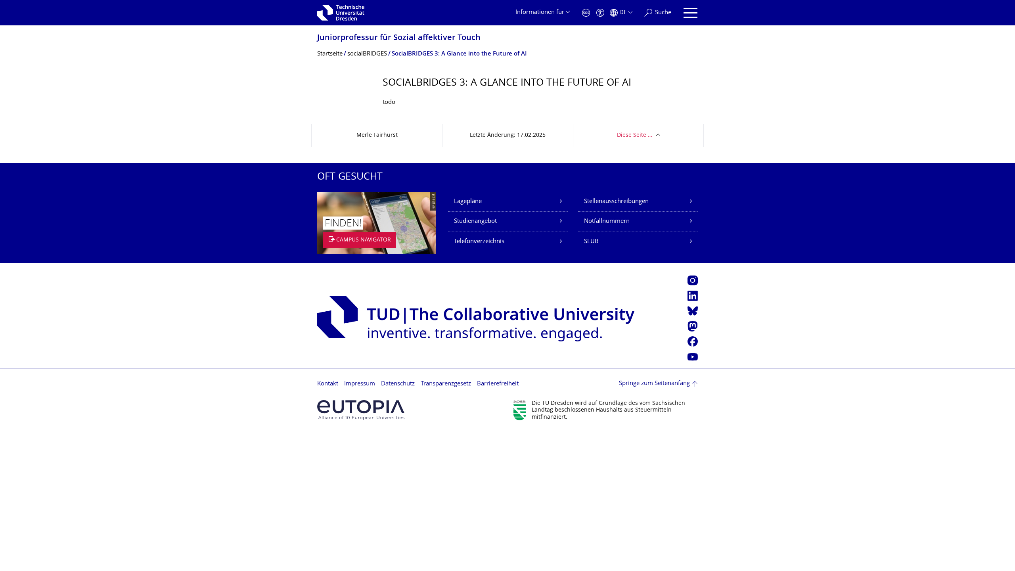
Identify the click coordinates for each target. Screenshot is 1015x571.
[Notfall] (586, 13)
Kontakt (327, 384)
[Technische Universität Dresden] (340, 12)
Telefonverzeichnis (479, 242)
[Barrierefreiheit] (600, 13)
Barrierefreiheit (498, 384)
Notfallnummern (607, 221)
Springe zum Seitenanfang (654, 384)
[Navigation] (690, 13)
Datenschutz (398, 384)
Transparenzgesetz (446, 384)
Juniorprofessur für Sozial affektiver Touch (399, 38)
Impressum (359, 384)
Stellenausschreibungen (616, 202)
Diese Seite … (634, 135)
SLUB (591, 242)
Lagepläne (468, 202)
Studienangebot (475, 221)
